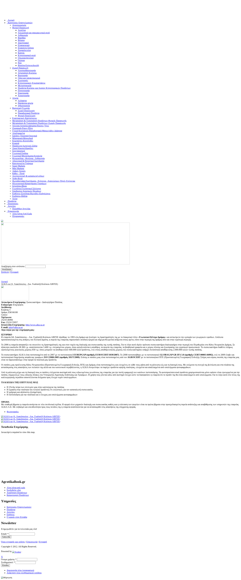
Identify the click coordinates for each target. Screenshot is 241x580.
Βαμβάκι (22, 38)
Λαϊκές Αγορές (19, 171)
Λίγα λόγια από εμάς (16, 487)
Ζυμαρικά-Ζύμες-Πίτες (22, 128)
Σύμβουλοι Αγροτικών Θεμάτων (26, 191)
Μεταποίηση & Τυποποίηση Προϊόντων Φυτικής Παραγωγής (39, 121)
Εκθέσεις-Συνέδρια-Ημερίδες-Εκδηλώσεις (31, 193)
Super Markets (18, 166)
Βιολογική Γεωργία (21, 108)
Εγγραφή (14, 272)
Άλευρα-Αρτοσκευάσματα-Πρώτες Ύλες (30, 126)
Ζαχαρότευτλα (24, 50)
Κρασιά (15, 143)
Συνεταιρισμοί (18, 151)
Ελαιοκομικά (23, 45)
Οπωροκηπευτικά (25, 58)
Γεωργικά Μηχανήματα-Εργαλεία (27, 156)
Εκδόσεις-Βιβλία (19, 196)
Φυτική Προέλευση (26, 115)
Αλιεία (15, 98)
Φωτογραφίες (13, 411)
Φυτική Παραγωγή (20, 28)
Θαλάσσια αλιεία (25, 103)
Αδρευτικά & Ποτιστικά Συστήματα (28, 161)
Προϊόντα (11, 509)
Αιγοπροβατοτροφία (27, 70)
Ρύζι (20, 63)
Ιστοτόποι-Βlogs (19, 186)
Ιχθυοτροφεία (24, 105)
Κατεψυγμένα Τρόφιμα (22, 163)
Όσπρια (21, 60)
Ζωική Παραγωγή (20, 68)
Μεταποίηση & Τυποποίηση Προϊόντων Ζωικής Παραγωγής (39, 123)
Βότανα (21, 40)
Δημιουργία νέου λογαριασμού (20, 570)
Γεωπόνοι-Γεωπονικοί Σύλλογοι (26, 188)
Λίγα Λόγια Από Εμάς (22, 214)
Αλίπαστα (22, 100)
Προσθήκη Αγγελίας (21, 208)
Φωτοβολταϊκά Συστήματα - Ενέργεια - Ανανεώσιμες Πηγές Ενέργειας (43, 181)
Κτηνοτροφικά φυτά (27, 55)
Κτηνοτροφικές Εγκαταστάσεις (31, 83)
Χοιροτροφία (23, 95)
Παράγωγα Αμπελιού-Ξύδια (24, 146)
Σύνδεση (5, 272)
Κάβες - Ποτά (18, 173)
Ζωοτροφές (23, 80)
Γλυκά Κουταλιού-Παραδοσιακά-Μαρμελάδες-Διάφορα (37, 131)
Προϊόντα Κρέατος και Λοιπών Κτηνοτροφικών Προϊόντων (44, 88)
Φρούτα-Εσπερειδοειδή (28, 65)
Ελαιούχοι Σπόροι (26, 48)
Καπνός (21, 53)
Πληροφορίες (18, 216)
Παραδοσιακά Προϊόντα (28, 113)
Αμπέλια (22, 30)
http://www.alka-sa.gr (35, 325)
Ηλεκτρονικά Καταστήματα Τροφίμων (29, 183)
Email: (5, 534)
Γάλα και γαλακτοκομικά (29, 78)
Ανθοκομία (23, 35)
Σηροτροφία (23, 93)
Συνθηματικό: (8, 562)
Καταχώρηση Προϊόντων (18, 495)
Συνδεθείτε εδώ (14, 490)
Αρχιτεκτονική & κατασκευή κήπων (28, 176)
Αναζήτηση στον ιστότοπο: (13, 266)
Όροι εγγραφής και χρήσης (13, 542)
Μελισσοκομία (24, 85)
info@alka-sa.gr (16, 327)
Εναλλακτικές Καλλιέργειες (24, 118)
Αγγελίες (11, 512)
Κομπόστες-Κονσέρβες (22, 141)
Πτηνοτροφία (24, 90)
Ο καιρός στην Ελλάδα (17, 517)
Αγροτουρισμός (19, 25)
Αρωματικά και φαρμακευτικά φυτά (34, 33)
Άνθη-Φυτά (17, 178)
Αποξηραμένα (18, 133)
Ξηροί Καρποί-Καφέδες (22, 148)
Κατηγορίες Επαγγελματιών (19, 507)
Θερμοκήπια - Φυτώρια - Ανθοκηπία (28, 158)
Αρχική (4, 281)
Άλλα (14, 198)
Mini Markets (18, 168)
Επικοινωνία (31, 542)
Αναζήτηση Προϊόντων (17, 492)
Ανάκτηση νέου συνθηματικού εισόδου (24, 573)
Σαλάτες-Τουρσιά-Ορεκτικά (24, 136)
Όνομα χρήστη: (8, 559)
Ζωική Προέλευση (26, 110)
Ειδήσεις (11, 514)
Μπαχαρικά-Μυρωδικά (22, 138)
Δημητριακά (23, 43)
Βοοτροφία (23, 75)
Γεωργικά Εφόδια (20, 153)
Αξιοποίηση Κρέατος (27, 73)
